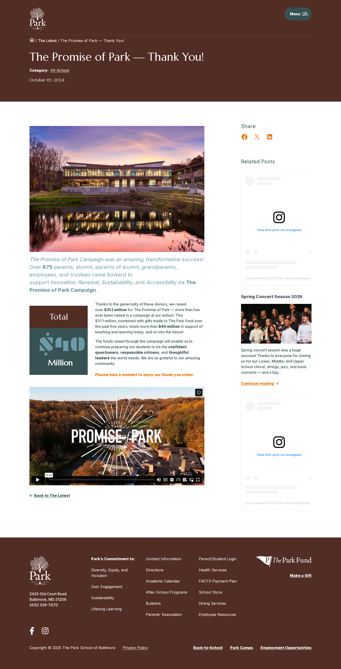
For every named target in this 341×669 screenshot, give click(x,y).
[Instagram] (45, 630)
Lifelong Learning (106, 609)
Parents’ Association (164, 614)
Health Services (213, 570)
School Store (210, 592)
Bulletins (153, 603)
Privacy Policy (135, 647)
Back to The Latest (52, 495)
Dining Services (212, 603)
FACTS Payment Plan (218, 581)
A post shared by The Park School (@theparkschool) (283, 278)
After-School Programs (166, 592)
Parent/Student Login (217, 558)
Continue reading (257, 383)
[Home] (31, 40)
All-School (59, 70)
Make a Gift (301, 575)
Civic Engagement (106, 586)
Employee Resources (217, 614)
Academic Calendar (163, 581)
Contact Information (163, 558)
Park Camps (241, 647)
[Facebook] (32, 630)
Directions (155, 570)
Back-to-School (208, 647)
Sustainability (102, 597)
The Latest (47, 40)
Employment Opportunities (286, 647)
